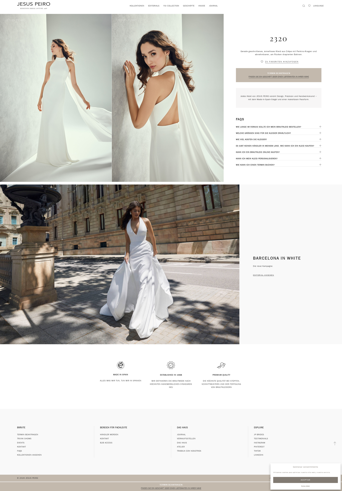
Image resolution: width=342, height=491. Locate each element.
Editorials (154, 5)
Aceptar (305, 480)
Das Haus (182, 427)
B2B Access (106, 442)
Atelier (181, 446)
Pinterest (259, 446)
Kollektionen (137, 5)
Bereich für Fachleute (113, 427)
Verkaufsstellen (186, 438)
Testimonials (261, 438)
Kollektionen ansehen (29, 455)
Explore (259, 427)
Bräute (21, 427)
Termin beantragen (278, 73)
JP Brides (259, 434)
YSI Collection (171, 5)
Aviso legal (305, 486)
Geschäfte (189, 5)
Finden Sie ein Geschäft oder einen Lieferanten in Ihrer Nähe (279, 76)
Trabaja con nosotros (189, 451)
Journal (213, 5)
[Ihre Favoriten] (309, 6)
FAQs (19, 451)
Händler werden (109, 434)
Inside (201, 5)
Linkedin (258, 455)
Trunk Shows (24, 438)
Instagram (259, 442)
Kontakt (21, 446)
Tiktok (257, 451)
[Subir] (335, 444)
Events (21, 442)
